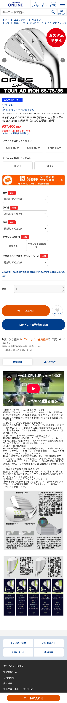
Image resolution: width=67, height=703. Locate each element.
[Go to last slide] (4, 60)
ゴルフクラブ (20, 19)
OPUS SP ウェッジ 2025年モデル (18, 110)
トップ (6, 19)
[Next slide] (62, 60)
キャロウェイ (36, 23)
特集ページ (19, 23)
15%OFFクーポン (12, 99)
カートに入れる (33, 698)
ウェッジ (36, 19)
